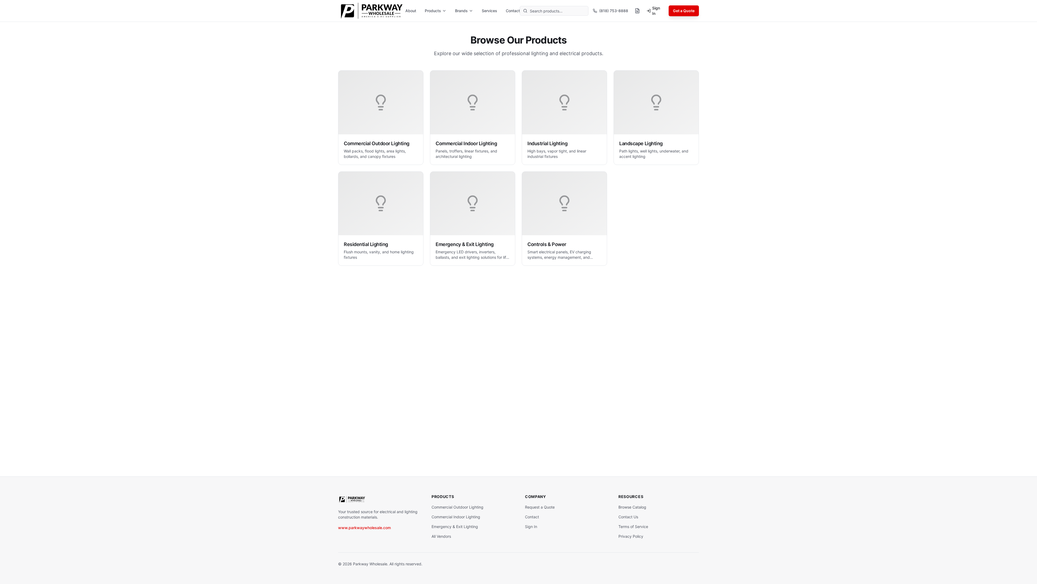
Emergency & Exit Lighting (455, 526)
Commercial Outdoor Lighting (457, 507)
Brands (461, 10)
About (410, 10)
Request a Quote (540, 507)
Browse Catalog (632, 507)
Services (489, 10)
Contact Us (628, 517)
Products (433, 10)
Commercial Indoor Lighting (456, 517)
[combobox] (554, 11)
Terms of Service (633, 526)
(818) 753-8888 (613, 10)
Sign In (656, 11)
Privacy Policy (630, 536)
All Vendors (441, 536)
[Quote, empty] (637, 11)
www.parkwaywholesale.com (364, 527)
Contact (513, 10)
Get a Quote (684, 10)
